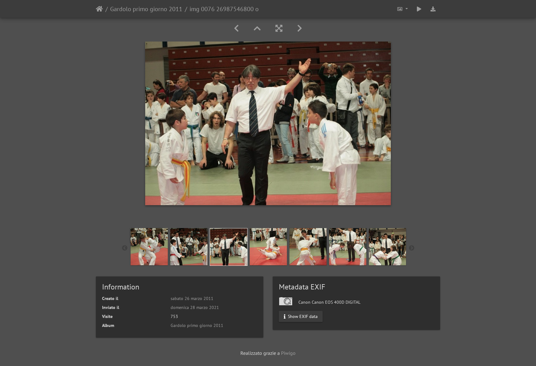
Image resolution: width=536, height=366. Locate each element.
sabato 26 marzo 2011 (192, 298)
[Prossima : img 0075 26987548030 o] (300, 28)
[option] (149, 246)
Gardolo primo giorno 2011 (146, 9)
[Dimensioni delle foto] (402, 8)
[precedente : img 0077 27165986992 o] (236, 28)
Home (99, 9)
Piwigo (288, 353)
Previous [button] (125, 248)
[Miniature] (257, 28)
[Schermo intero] (279, 28)
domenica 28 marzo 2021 (195, 307)
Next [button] (412, 248)
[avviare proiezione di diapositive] (419, 8)
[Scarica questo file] (433, 8)
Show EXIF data (302, 316)
